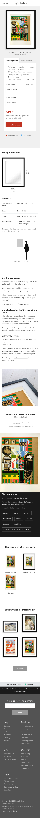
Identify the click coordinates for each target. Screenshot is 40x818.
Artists (23, 759)
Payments (7, 735)
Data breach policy (11, 787)
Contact (7, 726)
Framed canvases (27, 735)
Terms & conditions (11, 778)
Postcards (24, 738)
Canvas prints (26, 732)
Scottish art (17, 524)
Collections (25, 762)
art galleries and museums (20, 323)
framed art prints (24, 304)
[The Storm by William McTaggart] (10, 626)
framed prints (29, 79)
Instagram (25, 768)
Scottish (6, 524)
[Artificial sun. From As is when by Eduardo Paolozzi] (29, 647)
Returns (6, 741)
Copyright (7, 790)
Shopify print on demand (10, 811)
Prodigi (12, 804)
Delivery (5, 349)
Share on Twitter (28, 135)
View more (20, 668)
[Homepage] (20, 3)
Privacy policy (9, 781)
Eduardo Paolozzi (20, 54)
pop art (29, 519)
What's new (25, 743)
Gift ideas (7, 756)
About (6, 729)
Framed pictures (27, 729)
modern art (7, 519)
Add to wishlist (13, 135)
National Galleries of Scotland (13, 504)
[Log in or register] (33, 3)
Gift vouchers (9, 754)
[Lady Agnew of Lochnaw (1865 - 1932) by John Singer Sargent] (29, 623)
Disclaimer (8, 793)
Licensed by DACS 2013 (22, 513)
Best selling (25, 754)
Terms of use (8, 784)
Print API (4, 804)
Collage (5, 513)
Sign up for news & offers (20, 700)
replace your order (21, 358)
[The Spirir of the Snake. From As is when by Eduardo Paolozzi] (10, 647)
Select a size (19, 84)
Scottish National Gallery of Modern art (16, 529)
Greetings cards (27, 741)
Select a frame (11, 97)
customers (32, 330)
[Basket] (36, 3)
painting (19, 519)
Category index (27, 765)
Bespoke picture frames (20, 806)
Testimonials (8, 732)
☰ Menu (5, 3)
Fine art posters (27, 726)
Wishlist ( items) (10, 759)
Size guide (29, 84)
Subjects (24, 756)
